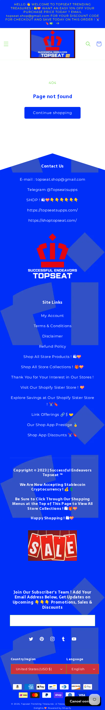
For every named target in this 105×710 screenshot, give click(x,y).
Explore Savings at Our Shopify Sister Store (52, 397)
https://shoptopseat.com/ (52, 220)
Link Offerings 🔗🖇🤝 (53, 414)
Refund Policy (52, 346)
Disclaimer (52, 336)
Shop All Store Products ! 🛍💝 (52, 356)
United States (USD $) (34, 669)
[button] (6, 44)
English (78, 669)
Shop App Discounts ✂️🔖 (53, 435)
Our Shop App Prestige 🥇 (52, 424)
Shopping (53, 518)
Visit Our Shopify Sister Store (48, 387)
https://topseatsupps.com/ (52, 210)
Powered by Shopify (60, 708)
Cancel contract (83, 701)
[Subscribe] (89, 620)
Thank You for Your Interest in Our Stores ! (52, 377)
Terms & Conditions (53, 326)
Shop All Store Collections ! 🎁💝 (52, 367)
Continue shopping (52, 112)
